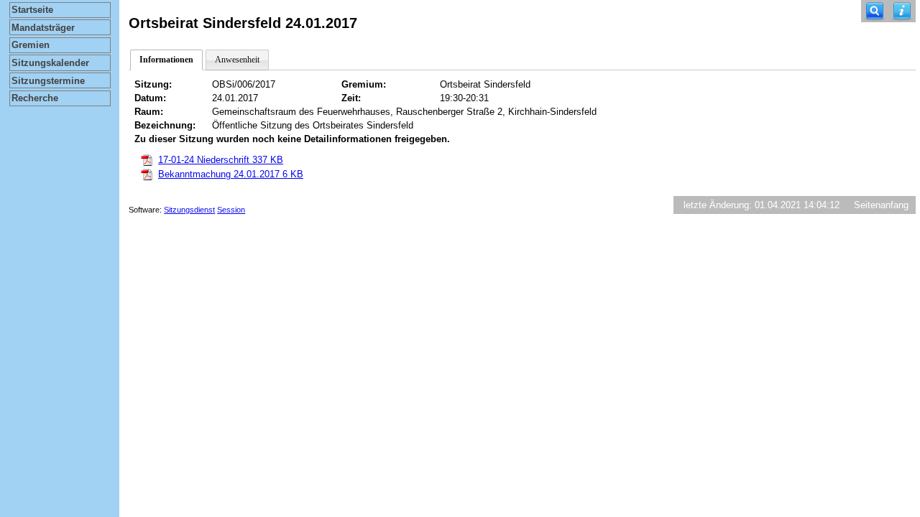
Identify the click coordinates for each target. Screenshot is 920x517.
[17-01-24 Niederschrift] (146, 159)
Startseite (32, 9)
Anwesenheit (237, 60)
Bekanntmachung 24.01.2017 (230, 174)
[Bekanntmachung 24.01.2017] (146, 173)
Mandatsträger (43, 27)
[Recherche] (874, 11)
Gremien (31, 44)
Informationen (166, 60)
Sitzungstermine (48, 80)
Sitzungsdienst (189, 209)
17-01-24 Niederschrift (220, 159)
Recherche (35, 98)
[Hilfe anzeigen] (902, 11)
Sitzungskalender (50, 62)
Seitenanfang (881, 205)
